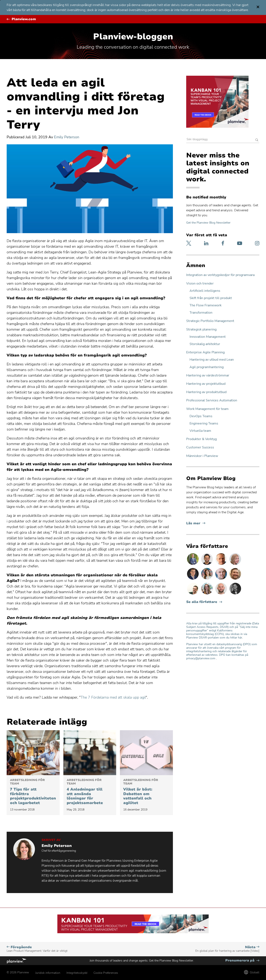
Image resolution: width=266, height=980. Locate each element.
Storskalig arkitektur (205, 344)
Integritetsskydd (76, 973)
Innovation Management (208, 337)
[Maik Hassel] (193, 579)
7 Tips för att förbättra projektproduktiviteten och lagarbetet (33, 791)
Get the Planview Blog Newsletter (208, 223)
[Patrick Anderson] (193, 594)
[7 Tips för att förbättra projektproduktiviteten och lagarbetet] (33, 752)
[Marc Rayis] (221, 594)
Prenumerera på (242, 961)
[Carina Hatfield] (235, 564)
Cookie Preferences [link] (106, 973)
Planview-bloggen (133, 36)
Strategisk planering (201, 330)
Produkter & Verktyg (201, 439)
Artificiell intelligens (205, 291)
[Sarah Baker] (207, 579)
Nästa (227, 949)
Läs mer (195, 523)
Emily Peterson (66, 137)
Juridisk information (47, 973)
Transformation (201, 313)
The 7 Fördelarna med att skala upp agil (113, 697)
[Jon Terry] (235, 579)
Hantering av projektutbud (205, 384)
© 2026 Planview (18, 972)
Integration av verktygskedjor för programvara (220, 275)
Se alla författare (201, 602)
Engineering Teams (204, 424)
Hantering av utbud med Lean (212, 360)
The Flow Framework (206, 305)
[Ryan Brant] (235, 594)
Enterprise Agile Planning (205, 352)
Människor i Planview (202, 456)
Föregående (37, 949)
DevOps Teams (201, 416)
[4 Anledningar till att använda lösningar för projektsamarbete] (89, 752)
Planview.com (24, 19)
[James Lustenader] (193, 564)
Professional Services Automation (211, 400)
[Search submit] (256, 140)
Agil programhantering (207, 367)
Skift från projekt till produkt (211, 298)
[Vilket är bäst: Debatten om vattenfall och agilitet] (146, 752)
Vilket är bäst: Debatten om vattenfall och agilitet (140, 791)
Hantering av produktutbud (206, 392)
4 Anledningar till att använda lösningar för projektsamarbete (85, 791)
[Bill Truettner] (221, 564)
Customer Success (200, 447)
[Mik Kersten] (221, 579)
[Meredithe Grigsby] (207, 594)
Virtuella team (200, 431)
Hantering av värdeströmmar (207, 375)
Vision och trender (200, 284)
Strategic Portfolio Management (210, 321)
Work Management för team (207, 409)
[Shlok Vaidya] (207, 564)
